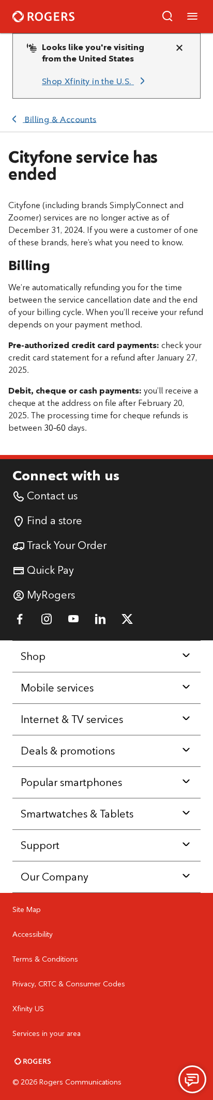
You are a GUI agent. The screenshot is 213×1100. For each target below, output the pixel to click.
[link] (95, 81)
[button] (167, 16)
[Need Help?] (192, 1079)
